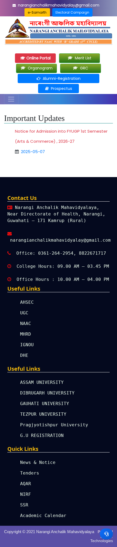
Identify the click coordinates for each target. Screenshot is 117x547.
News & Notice (38, 462)
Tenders (29, 473)
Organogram (39, 68)
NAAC (25, 323)
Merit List (82, 58)
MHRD (25, 334)
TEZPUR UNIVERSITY (43, 414)
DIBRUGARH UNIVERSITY (47, 393)
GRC (83, 68)
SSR (24, 505)
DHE (24, 355)
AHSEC (27, 302)
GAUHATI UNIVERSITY (44, 403)
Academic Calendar (43, 515)
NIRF (25, 494)
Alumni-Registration (61, 78)
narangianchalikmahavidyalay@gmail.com (58, 5)
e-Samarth (37, 12)
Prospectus (60, 88)
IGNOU (27, 344)
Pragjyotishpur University (54, 424)
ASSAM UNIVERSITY (42, 382)
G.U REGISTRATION (42, 435)
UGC (24, 312)
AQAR (25, 483)
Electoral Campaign (72, 12)
